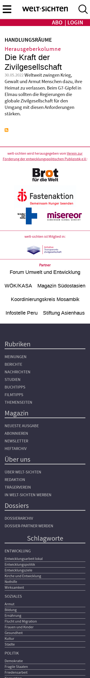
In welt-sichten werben (28, 495)
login (75, 22)
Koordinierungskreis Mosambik (45, 299)
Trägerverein (18, 487)
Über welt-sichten (23, 472)
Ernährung (13, 615)
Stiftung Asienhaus (64, 313)
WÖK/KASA (18, 285)
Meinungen (16, 356)
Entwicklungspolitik (20, 564)
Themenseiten (18, 402)
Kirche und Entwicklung (23, 576)
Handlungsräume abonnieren (6, 130)
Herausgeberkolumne (33, 49)
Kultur (9, 638)
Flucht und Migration (21, 621)
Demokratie (14, 661)
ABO (57, 22)
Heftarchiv (16, 448)
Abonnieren (16, 433)
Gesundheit (14, 633)
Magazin (16, 413)
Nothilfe (11, 581)
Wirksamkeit (14, 587)
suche (83, 9)
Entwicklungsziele (18, 570)
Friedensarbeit (16, 672)
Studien (13, 379)
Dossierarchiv (19, 518)
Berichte (13, 364)
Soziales (13, 596)
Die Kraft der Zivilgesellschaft (33, 62)
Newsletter (16, 441)
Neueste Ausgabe (22, 426)
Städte (10, 644)
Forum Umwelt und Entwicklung (45, 272)
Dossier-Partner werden (29, 526)
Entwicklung (18, 551)
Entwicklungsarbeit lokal (24, 558)
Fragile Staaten (16, 666)
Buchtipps (15, 387)
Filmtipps (14, 394)
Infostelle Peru (22, 313)
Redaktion (15, 479)
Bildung (11, 610)
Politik (12, 653)
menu (7, 9)
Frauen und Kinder (19, 627)
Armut (9, 604)
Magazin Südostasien (61, 285)
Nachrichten (17, 372)
